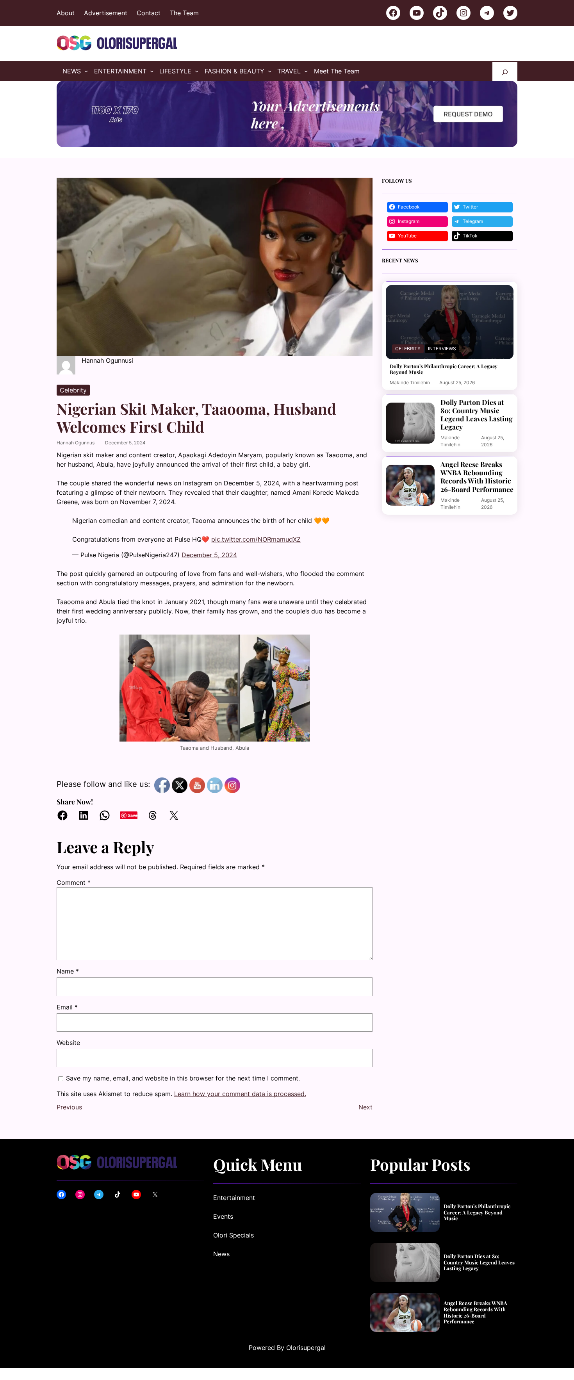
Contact (148, 13)
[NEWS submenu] (86, 71)
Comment (74, 882)
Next (365, 1107)
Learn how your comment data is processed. (240, 1094)
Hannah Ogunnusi (76, 443)
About (66, 13)
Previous (69, 1107)
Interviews (442, 348)
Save (132, 815)
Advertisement (105, 13)
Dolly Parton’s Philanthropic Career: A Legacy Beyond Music (443, 369)
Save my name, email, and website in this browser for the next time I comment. (183, 1078)
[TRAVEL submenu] (306, 71)
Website (68, 1043)
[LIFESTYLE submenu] (197, 71)
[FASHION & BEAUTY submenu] (270, 71)
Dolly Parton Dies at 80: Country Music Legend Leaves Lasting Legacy (476, 414)
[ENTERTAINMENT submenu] (152, 71)
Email (67, 1007)
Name (68, 971)
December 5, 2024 (209, 555)
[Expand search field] (504, 71)
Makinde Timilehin (410, 382)
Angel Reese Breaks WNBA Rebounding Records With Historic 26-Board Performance (476, 476)
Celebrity (73, 390)
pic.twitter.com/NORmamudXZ (256, 539)
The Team (184, 13)
